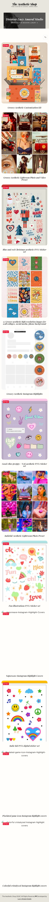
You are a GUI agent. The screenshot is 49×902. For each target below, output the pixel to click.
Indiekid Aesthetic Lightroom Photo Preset (24, 535)
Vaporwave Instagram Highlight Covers (24, 675)
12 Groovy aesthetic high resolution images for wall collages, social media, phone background (24, 322)
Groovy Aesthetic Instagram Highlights (25, 393)
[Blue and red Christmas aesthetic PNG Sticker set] (25, 215)
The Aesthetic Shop (24, 4)
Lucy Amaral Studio (24, 899)
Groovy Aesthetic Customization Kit (24, 107)
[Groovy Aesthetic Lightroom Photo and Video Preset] (25, 142)
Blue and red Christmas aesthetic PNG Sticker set (24, 250)
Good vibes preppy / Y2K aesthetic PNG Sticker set (24, 464)
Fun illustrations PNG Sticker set (24, 605)
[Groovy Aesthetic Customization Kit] (25, 72)
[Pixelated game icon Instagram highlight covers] (25, 781)
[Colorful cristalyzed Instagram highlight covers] (25, 851)
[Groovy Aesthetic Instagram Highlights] (25, 359)
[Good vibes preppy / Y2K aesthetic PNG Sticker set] (25, 429)
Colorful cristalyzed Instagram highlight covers (25, 885)
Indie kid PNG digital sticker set (25, 745)
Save (6, 45)
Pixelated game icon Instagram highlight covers (24, 815)
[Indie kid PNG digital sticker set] (25, 711)
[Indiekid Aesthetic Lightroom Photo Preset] (25, 501)
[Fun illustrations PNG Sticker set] (25, 571)
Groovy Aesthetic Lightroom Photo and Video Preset (24, 178)
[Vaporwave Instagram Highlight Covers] (25, 641)
